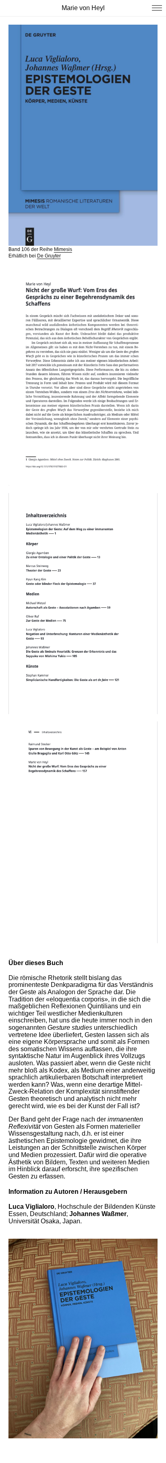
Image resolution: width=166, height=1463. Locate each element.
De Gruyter (49, 256)
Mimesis (63, 249)
